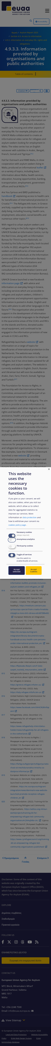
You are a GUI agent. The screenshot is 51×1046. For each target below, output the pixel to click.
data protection (30, 517)
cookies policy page (17, 525)
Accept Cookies (33, 570)
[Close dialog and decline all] (49, 469)
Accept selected (16, 570)
